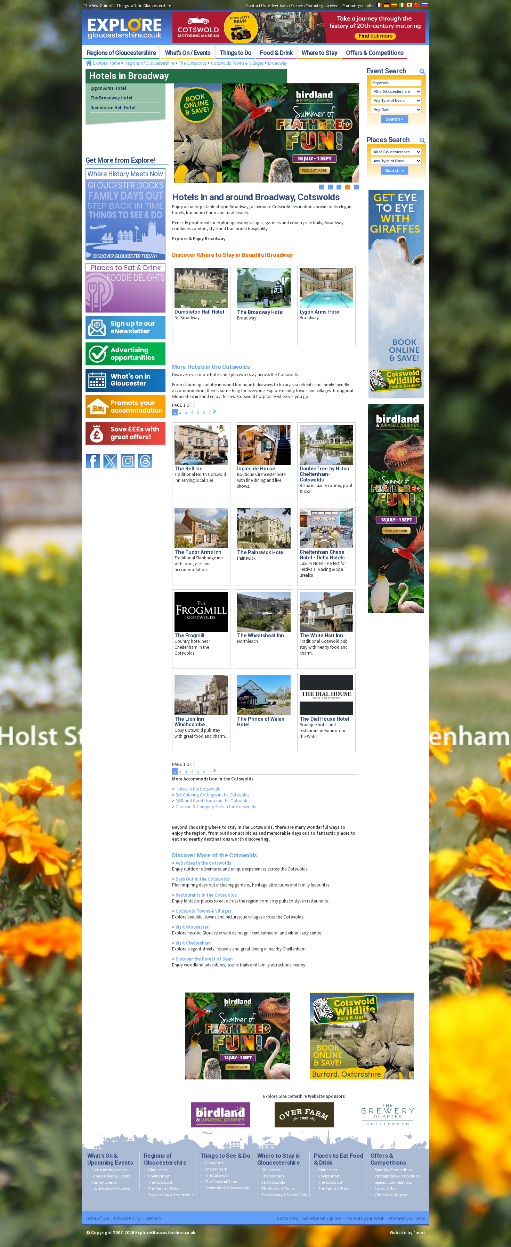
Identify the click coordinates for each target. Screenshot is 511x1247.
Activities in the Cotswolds (203, 863)
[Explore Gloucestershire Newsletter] (125, 314)
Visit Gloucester (192, 927)
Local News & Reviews (110, 1188)
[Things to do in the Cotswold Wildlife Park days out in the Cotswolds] (362, 991)
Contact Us (287, 1218)
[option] (220, 1114)
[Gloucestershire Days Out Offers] (125, 420)
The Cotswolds (192, 63)
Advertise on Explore (321, 1218)
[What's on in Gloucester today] (125, 367)
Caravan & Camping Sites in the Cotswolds (216, 807)
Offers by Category (391, 1194)
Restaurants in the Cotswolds (206, 895)
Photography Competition (397, 1176)
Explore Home (106, 63)
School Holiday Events (110, 1176)
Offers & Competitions (388, 1159)
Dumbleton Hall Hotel (113, 108)
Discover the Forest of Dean (204, 959)
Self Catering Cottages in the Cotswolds (212, 795)
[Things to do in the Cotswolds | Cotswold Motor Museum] (298, 9)
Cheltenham (159, 1176)
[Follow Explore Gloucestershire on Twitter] (110, 451)
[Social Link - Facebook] (93, 451)
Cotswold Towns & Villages (204, 911)
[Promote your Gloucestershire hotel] (125, 394)
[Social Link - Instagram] (127, 451)
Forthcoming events (109, 1169)
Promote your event (364, 1218)
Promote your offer (406, 1218)
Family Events (103, 1182)
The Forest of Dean (164, 1188)
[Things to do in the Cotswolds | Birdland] (396, 403)
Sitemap (153, 1218)
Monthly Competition (393, 1169)
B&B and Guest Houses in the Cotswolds (213, 801)
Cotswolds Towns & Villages (237, 63)
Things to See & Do (225, 1155)
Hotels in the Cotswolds (198, 789)
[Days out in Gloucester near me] (125, 167)
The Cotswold (160, 1182)
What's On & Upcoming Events (110, 1159)
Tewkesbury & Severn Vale (171, 1194)
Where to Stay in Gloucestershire (278, 1159)
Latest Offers (386, 1188)
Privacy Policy (127, 1218)
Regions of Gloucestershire (149, 63)
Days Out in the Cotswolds (203, 879)
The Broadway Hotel (111, 98)
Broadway (277, 63)
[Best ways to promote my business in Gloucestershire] (125, 341)
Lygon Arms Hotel (108, 88)
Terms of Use (97, 1218)
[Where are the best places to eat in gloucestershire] (125, 262)
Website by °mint (407, 1233)
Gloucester (157, 1169)
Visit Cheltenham (193, 943)
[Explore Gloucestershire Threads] (145, 451)
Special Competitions (393, 1182)
